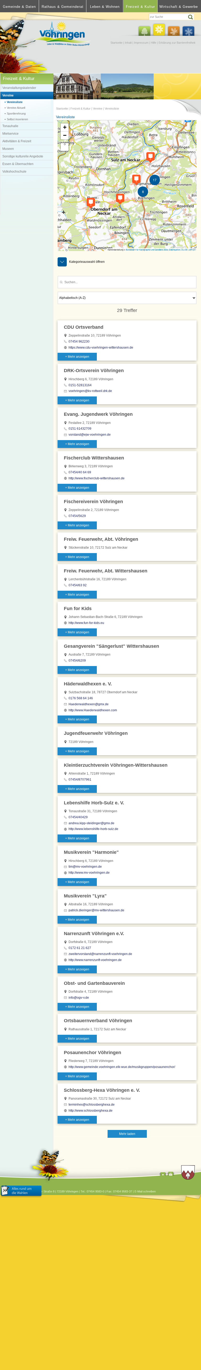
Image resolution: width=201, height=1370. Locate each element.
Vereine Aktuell (16, 107)
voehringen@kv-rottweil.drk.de (90, 391)
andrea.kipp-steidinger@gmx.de (91, 823)
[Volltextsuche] (172, 17)
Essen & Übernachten (18, 164)
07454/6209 (77, 660)
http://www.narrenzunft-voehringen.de (95, 960)
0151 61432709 (80, 428)
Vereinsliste (15, 102)
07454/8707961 (80, 779)
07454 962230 (79, 341)
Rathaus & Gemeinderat (62, 7)
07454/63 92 (78, 585)
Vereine (8, 95)
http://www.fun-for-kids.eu (86, 623)
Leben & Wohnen (105, 7)
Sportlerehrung (16, 113)
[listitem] (127, 340)
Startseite (116, 42)
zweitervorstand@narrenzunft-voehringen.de (100, 954)
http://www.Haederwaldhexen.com (93, 710)
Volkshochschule (14, 171)
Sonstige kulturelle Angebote (22, 156)
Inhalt (128, 42)
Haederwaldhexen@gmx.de (89, 704)
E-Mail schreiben (145, 1191)
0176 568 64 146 (81, 698)
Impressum (141, 42)
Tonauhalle (10, 126)
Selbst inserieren (17, 119)
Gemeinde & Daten (19, 7)
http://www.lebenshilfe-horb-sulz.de (93, 829)
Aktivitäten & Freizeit (16, 141)
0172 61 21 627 (80, 948)
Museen (8, 149)
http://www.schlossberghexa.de (91, 1110)
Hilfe (153, 42)
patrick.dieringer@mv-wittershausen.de (96, 910)
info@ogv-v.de (79, 997)
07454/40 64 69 (80, 472)
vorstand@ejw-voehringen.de (90, 434)
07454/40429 (78, 817)
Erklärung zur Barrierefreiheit (177, 42)
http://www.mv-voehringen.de (89, 872)
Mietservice (10, 133)
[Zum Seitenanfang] (162, 1174)
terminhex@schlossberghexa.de (92, 1104)
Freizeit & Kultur (140, 7)
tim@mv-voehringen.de (85, 866)
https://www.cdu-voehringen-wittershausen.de (101, 347)
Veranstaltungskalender (19, 88)
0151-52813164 (80, 385)
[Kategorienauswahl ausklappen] (62, 261)
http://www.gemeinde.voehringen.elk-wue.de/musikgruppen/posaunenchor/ (122, 1067)
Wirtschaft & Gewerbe (178, 7)
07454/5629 (77, 516)
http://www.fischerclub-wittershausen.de (97, 478)
